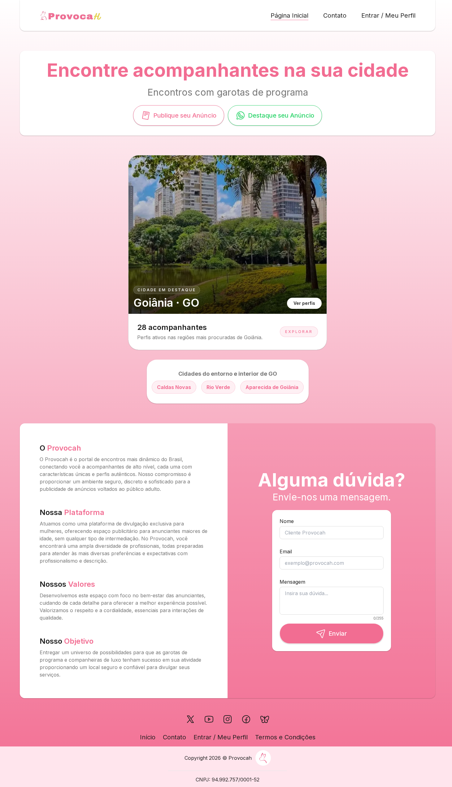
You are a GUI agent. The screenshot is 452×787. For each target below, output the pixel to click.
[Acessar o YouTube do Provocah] (209, 719)
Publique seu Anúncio (184, 115)
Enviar (337, 633)
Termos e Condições (285, 737)
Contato (334, 15)
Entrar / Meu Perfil (388, 15)
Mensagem (292, 582)
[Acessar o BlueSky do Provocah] (264, 719)
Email (286, 551)
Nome (287, 521)
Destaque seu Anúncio (281, 115)
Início (147, 737)
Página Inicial (289, 15)
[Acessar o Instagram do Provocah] (227, 719)
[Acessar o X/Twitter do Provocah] (190, 719)
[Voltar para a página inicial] (71, 15)
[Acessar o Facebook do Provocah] (246, 719)
